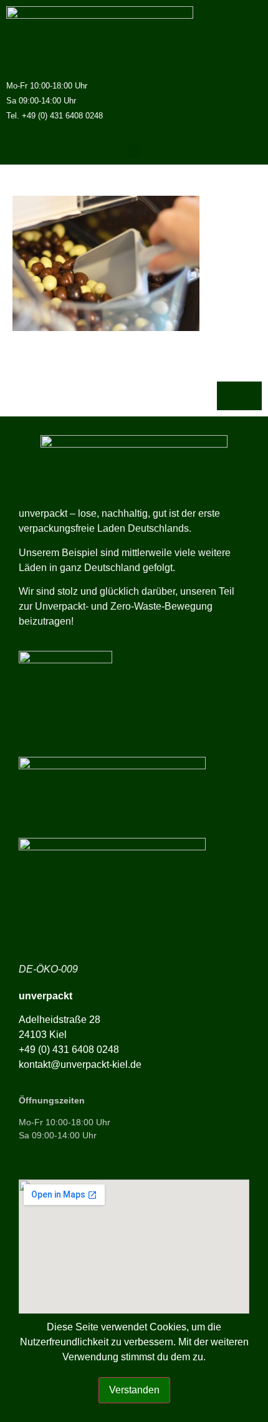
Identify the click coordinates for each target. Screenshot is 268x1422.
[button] (134, 151)
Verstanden (134, 1390)
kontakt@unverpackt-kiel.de (80, 1064)
